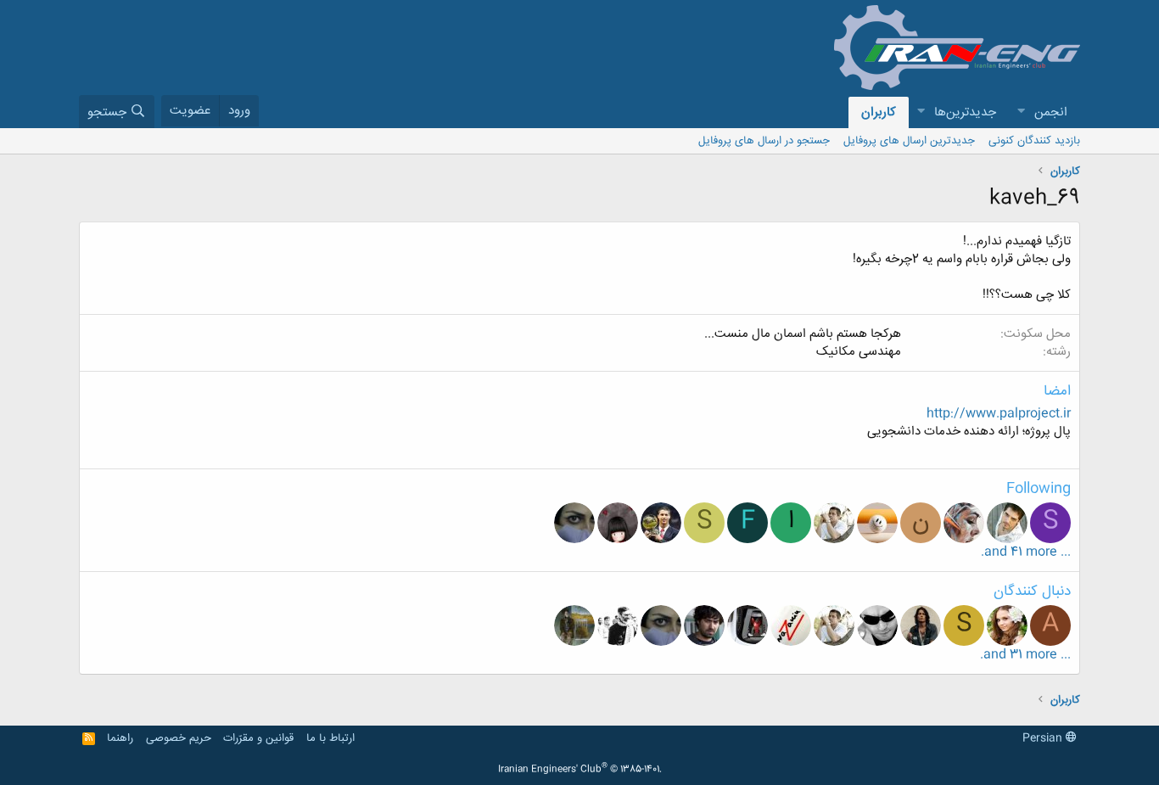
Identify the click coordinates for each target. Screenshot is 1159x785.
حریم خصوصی (178, 738)
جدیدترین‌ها (965, 112)
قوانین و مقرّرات (258, 738)
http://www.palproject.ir (999, 413)
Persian (1044, 738)
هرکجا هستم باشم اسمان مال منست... (802, 334)
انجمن (1050, 112)
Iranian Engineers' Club (580, 769)
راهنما (120, 738)
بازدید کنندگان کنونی (1034, 141)
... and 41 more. (1026, 552)
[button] (1021, 112)
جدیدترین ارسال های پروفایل (909, 141)
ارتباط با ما (330, 738)
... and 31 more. (1025, 654)
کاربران (878, 112)
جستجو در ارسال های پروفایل (764, 141)
